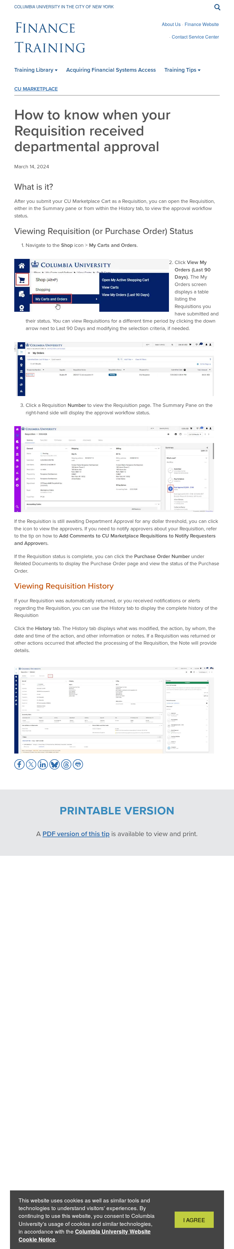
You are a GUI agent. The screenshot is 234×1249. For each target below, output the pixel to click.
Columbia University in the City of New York (64, 6)
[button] (19, 764)
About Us (171, 24)
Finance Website (202, 24)
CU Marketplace (36, 89)
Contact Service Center (195, 36)
